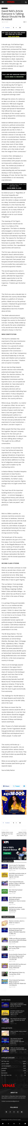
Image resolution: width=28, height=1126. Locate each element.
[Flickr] (13, 1111)
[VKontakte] (21, 1111)
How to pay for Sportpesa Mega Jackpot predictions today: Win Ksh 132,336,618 (17, 866)
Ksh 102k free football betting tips (15, 890)
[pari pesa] (14, 802)
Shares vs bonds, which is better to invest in (16, 922)
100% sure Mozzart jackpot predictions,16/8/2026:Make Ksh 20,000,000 (17, 940)
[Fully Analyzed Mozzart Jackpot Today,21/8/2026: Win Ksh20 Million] (5, 883)
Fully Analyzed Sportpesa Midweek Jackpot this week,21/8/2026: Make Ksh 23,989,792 (17, 931)
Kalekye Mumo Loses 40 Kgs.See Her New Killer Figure (7, 833)
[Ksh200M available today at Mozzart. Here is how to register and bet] (5, 875)
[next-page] (5, 990)
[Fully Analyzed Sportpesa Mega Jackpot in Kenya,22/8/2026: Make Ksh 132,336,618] (5, 981)
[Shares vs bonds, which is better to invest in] (5, 923)
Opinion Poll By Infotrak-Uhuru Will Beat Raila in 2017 (21, 833)
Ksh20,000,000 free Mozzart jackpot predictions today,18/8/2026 (17, 965)
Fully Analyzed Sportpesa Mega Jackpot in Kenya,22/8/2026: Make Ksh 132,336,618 (17, 982)
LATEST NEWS (9, 6)
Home (3, 6)
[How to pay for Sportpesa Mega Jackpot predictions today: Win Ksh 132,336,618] (5, 866)
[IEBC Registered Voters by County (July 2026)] (5, 974)
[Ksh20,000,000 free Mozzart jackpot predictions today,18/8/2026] (5, 965)
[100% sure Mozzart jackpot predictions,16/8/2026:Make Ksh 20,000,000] (5, 940)
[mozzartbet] (14, 76)
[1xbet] (14, 34)
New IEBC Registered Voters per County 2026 (17, 947)
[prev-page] (3, 990)
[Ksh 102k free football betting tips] (5, 891)
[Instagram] (17, 1111)
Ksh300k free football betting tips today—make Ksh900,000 (17, 909)
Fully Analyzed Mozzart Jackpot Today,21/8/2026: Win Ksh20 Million (17, 883)
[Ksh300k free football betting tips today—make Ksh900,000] (5, 909)
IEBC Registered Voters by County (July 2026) (17, 973)
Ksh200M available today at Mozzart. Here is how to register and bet (17, 875)
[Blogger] (6, 1111)
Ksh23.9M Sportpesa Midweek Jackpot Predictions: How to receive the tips (17, 900)
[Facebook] (10, 1111)
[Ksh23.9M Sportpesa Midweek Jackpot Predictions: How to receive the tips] (5, 899)
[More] (20, 27)
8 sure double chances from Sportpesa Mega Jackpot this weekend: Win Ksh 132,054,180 (17, 956)
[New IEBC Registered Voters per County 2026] (5, 948)
